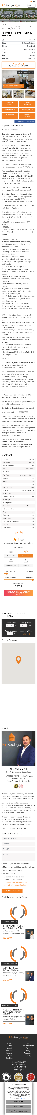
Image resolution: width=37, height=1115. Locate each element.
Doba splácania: (25, 622)
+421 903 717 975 (12, 776)
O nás (9, 1046)
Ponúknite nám (28, 1046)
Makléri (9, 1051)
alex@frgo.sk (27, 776)
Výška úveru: (11, 622)
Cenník (9, 1048)
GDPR (9, 1055)
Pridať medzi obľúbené (12, 86)
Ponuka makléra (18, 778)
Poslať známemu (27, 104)
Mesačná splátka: (26, 632)
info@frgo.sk (19, 1069)
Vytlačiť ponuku (27, 109)
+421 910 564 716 (19, 1067)
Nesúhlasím (18, 1106)
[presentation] (4, 79)
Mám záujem (9, 115)
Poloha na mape (9, 109)
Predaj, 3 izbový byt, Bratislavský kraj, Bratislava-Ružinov (18, 26)
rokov (29, 625)
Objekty (28, 1055)
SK (31, 1)
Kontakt (9, 1053)
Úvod (4, 24)
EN (34, 1)
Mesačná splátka (27, 115)
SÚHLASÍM (18, 1102)
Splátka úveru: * (18, 66)
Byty (28, 1048)
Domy (27, 1051)
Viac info (22, 1098)
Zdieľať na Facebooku (25, 121)
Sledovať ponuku (10, 104)
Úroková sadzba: (11, 631)
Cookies (9, 1058)
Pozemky (27, 1053)
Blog (27, 1043)
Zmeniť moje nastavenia (18, 1111)
